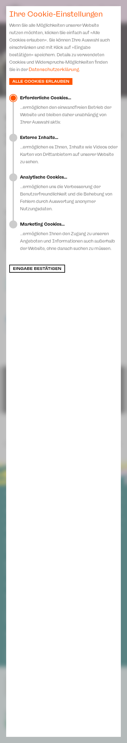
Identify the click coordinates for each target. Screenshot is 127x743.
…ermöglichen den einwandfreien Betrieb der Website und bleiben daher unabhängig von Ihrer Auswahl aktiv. (65, 110)
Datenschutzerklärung (54, 69)
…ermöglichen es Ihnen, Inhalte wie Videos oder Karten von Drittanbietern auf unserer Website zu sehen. (68, 149)
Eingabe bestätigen (37, 269)
